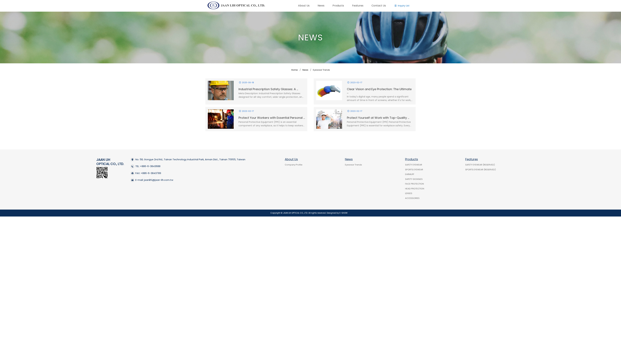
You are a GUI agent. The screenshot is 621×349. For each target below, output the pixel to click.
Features (471, 159)
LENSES (408, 193)
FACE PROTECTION (414, 183)
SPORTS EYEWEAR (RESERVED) (480, 169)
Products (411, 159)
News (305, 69)
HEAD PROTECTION (414, 188)
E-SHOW (343, 213)
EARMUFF (409, 174)
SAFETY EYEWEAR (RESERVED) (480, 164)
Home (294, 69)
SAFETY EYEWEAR (413, 164)
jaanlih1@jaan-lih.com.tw (158, 180)
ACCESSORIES (412, 198)
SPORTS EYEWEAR (414, 169)
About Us (291, 159)
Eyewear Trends (353, 164)
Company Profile (293, 164)
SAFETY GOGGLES (414, 179)
